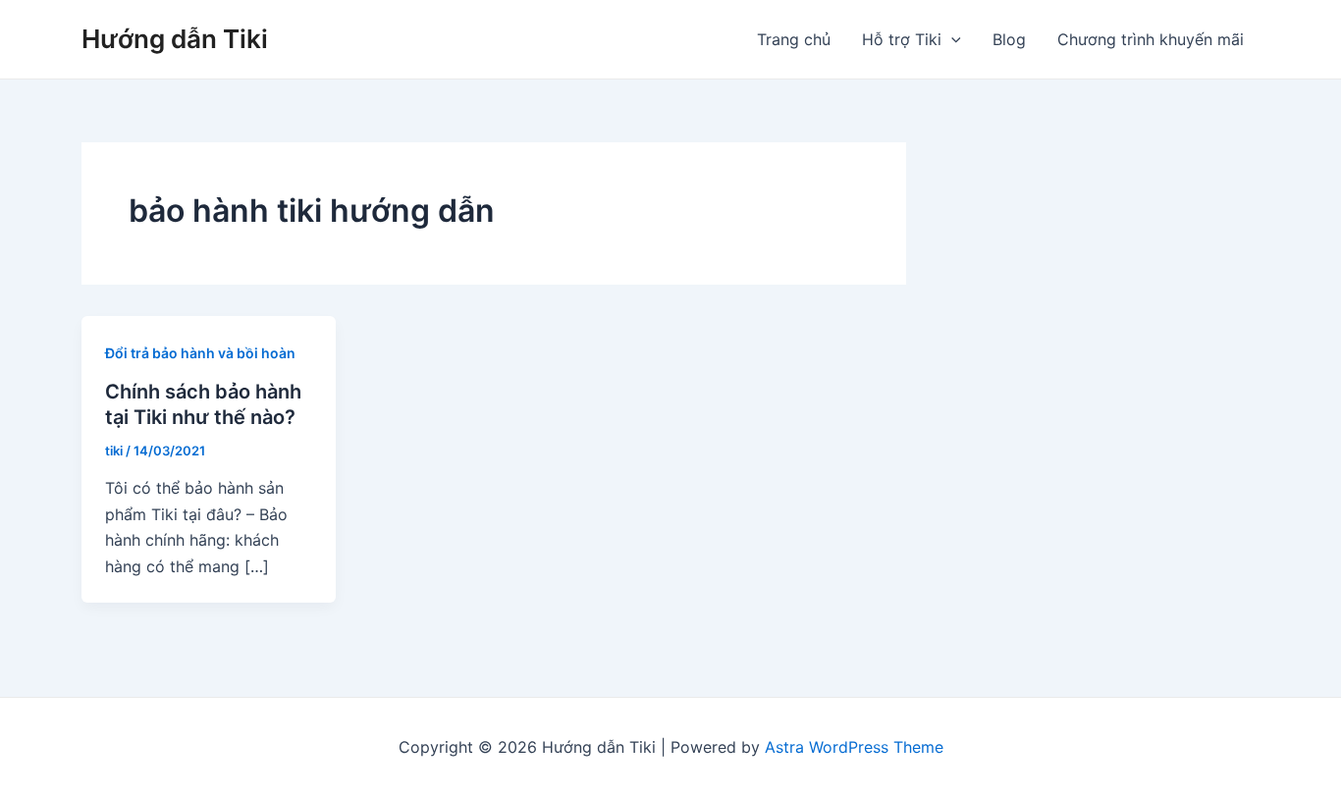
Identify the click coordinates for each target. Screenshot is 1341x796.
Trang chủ (794, 39)
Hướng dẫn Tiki (174, 39)
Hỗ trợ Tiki (901, 39)
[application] (951, 39)
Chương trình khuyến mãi (1150, 39)
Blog (1009, 39)
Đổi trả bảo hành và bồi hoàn (200, 353)
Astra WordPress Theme (854, 747)
